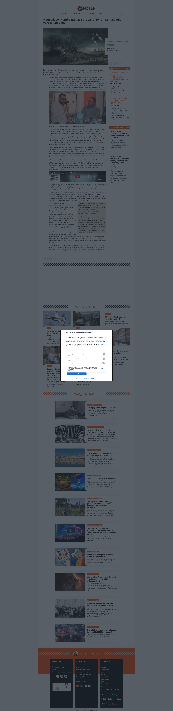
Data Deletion (79, 378)
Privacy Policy (94, 378)
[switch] (103, 354)
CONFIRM (76, 373)
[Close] (110, 332)
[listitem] (86, 351)
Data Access (86, 378)
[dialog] (86, 355)
